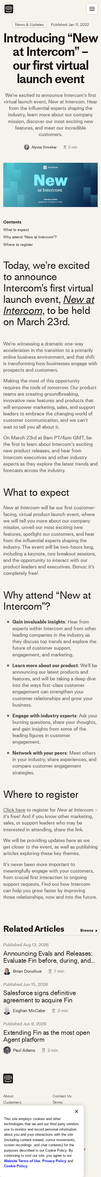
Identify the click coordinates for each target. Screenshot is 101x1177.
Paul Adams (24, 1050)
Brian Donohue (27, 971)
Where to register (18, 244)
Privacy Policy (54, 1161)
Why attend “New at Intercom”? (30, 237)
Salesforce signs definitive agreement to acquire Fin (39, 996)
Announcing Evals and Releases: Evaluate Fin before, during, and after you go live (48, 957)
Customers (12, 1102)
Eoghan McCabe (29, 1010)
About (8, 1096)
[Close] (76, 1111)
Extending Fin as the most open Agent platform (46, 1036)
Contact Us (62, 1096)
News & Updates (29, 24)
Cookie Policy (15, 1166)
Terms (57, 1102)
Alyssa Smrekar (44, 147)
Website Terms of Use (22, 1161)
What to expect (16, 230)
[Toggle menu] (92, 9)
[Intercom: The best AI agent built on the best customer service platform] (9, 9)
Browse (87, 930)
